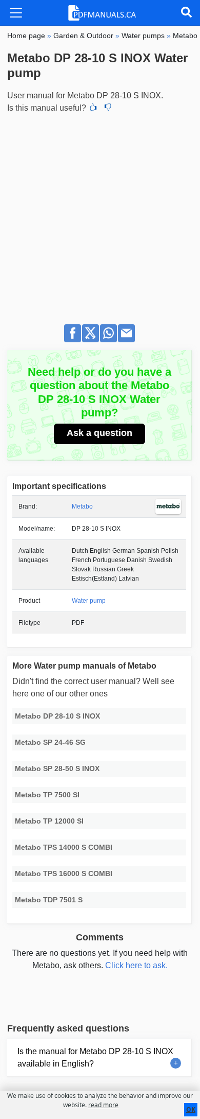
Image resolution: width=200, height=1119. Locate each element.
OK (190, 1109)
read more (103, 1104)
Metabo (82, 506)
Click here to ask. (136, 965)
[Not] (108, 108)
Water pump (89, 600)
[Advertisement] (100, 215)
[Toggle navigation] (16, 13)
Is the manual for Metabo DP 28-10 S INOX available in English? (95, 1057)
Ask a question (99, 433)
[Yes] (93, 108)
